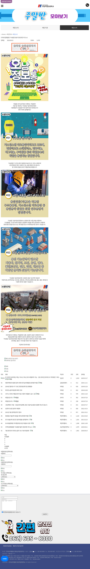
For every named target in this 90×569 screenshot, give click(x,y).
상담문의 (45, 514)
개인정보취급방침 (7, 546)
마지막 (6, 448)
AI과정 (5, 559)
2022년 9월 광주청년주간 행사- (13, 412)
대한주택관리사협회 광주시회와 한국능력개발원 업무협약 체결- (21, 383)
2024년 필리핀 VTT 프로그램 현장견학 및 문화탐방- (18, 386)
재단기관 (45, 28)
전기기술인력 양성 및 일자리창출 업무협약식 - (17, 420)
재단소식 (74, 28)
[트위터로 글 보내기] (10, 360)
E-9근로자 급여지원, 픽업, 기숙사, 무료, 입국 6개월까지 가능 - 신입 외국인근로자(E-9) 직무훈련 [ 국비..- (32, 377)
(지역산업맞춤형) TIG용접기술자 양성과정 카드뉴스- (19, 427)
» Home (3, 34)
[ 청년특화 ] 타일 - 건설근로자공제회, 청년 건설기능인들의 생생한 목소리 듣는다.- (26, 405)
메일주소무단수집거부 (18, 546)
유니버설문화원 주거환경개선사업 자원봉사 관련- (18, 423)
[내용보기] (17, 512)
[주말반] (45, 15)
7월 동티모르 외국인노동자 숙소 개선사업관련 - (17, 431)
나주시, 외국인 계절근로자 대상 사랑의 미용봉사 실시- (19, 394)
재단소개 (15, 28)
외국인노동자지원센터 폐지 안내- (13, 390)
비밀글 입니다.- (9, 397)
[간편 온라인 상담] (27, 530)
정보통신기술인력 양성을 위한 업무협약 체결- (17, 416)
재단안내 (9, 34)
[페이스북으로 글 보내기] (11, 359)
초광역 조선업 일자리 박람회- (12, 409)
